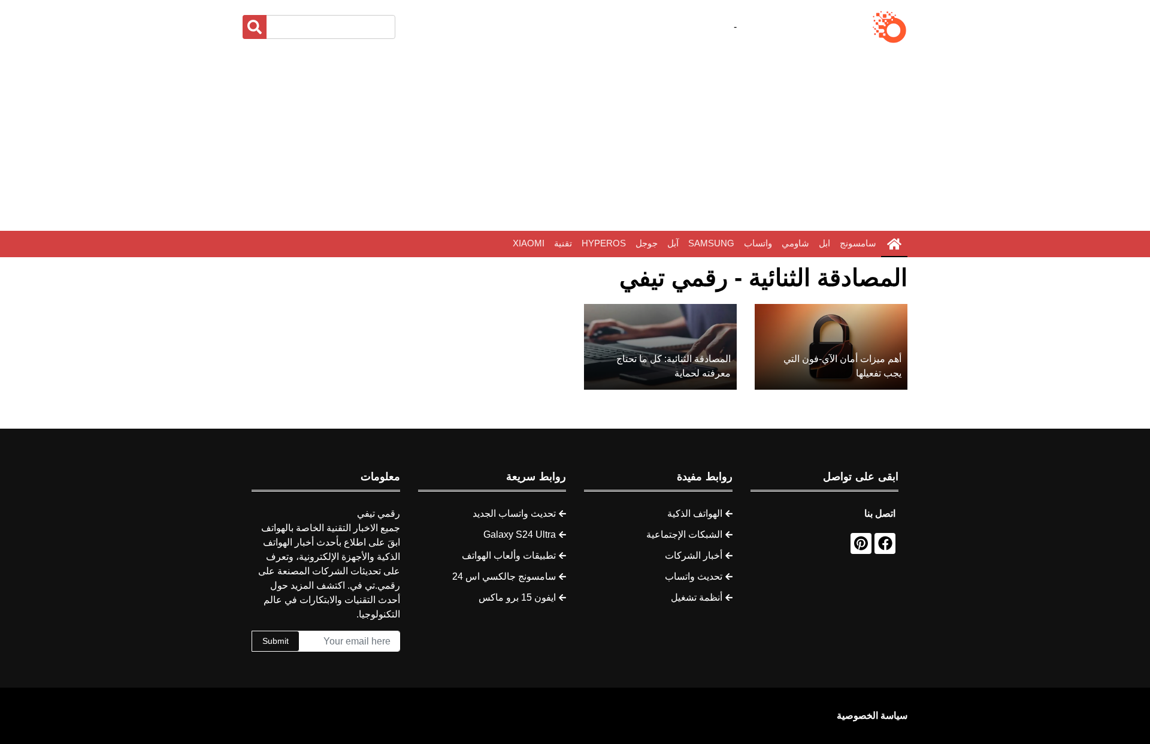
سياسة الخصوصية (872, 715)
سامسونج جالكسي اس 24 (504, 576)
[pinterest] (861, 543)
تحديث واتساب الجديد (514, 513)
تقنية (563, 243)
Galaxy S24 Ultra (519, 534)
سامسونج (858, 243)
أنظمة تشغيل (696, 597)
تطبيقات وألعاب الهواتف (509, 555)
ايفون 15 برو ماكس (517, 597)
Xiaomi (528, 243)
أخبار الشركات (693, 555)
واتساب (758, 243)
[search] (255, 27)
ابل (824, 243)
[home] (894, 244)
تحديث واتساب (693, 576)
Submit (275, 641)
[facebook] (884, 543)
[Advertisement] (575, 138)
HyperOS (604, 243)
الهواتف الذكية (694, 513)
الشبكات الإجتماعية (684, 534)
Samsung (711, 243)
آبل (673, 243)
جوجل (646, 243)
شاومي (795, 243)
